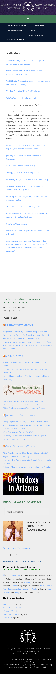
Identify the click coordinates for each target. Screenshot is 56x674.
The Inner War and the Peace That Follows (21, 338)
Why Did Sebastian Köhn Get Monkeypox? (24, 91)
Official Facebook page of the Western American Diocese (24, 408)
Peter (49, 588)
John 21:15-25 (9, 604)
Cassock (6, 463)
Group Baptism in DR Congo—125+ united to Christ (25, 421)
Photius (35, 588)
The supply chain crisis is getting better (22, 172)
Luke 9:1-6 (7, 617)
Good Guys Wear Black (20, 446)
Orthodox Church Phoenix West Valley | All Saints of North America (28, 7)
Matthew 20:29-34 (10, 611)
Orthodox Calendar (16, 548)
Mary (17, 592)
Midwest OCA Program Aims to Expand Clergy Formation (27, 459)
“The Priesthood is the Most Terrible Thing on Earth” (25, 452)
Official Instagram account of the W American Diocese (23, 404)
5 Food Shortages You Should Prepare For (23, 206)
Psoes (14, 585)
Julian (41, 585)
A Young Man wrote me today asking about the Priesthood (28, 467)
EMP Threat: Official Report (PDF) (20, 165)
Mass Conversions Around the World (18, 432)
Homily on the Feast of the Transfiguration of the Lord (26, 335)
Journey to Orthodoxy (20, 415)
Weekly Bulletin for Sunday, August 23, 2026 (39, 526)
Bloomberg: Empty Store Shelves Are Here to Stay (27, 179)
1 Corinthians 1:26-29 (12, 607)
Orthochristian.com (19, 325)
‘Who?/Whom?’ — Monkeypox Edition (22, 98)
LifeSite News (14, 356)
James (10, 588)
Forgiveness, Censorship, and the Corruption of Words (26, 331)
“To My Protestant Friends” (14, 439)
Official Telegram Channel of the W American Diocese (23, 401)
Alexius (17, 588)
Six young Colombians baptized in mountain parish (24, 435)
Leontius (6, 592)
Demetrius (26, 588)
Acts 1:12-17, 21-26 (11, 614)
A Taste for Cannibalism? (16, 223)
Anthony (28, 582)
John (5, 588)
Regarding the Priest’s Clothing (16, 456)
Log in (40, 654)
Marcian (49, 585)
